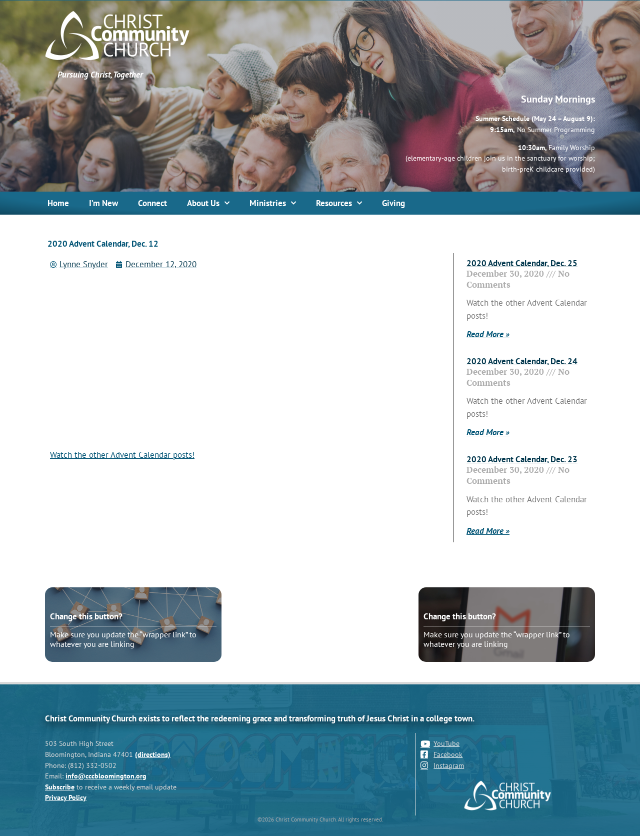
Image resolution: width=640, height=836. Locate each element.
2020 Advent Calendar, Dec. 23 (522, 459)
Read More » (488, 334)
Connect (152, 203)
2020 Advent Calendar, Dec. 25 (522, 263)
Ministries (268, 203)
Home (58, 203)
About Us (203, 203)
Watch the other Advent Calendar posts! (122, 454)
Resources (334, 203)
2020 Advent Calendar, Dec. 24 (522, 361)
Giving (393, 203)
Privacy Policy (65, 797)
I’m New (103, 203)
